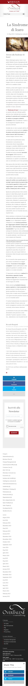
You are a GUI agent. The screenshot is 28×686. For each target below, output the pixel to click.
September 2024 (7, 544)
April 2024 (5, 553)
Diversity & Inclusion (8, 473)
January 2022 (6, 596)
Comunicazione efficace (9, 464)
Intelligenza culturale (21, 34)
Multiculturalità (7, 494)
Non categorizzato (7, 500)
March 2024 (6, 555)
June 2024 (5, 547)
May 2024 (5, 550)
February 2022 (6, 593)
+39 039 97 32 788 (14, 1)
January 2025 (6, 534)
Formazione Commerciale (10, 641)
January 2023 (6, 569)
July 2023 (5, 558)
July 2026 (5, 520)
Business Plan (6, 459)
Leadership (6, 486)
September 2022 (7, 577)
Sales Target (6, 505)
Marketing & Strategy (8, 489)
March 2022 (6, 591)
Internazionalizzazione (9, 483)
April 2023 (5, 563)
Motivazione (6, 492)
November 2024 (7, 539)
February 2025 (6, 531)
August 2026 (6, 517)
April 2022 (5, 588)
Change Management (8, 462)
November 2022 (7, 574)
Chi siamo (6, 623)
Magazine (6, 629)
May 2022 (5, 585)
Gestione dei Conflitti (8, 478)
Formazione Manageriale (10, 639)
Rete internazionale (8, 625)
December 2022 (7, 572)
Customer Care (6, 467)
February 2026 (6, 523)
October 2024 (6, 542)
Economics (6, 475)
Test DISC (6, 643)
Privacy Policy (7, 631)
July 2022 (5, 580)
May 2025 (5, 528)
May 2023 (5, 561)
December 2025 (7, 525)
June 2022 (5, 582)
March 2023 (6, 566)
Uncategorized (6, 508)
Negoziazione (6, 497)
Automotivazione (7, 456)
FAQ (5, 627)
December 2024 (7, 536)
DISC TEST (5, 470)
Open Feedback (7, 502)
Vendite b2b (6, 511)
